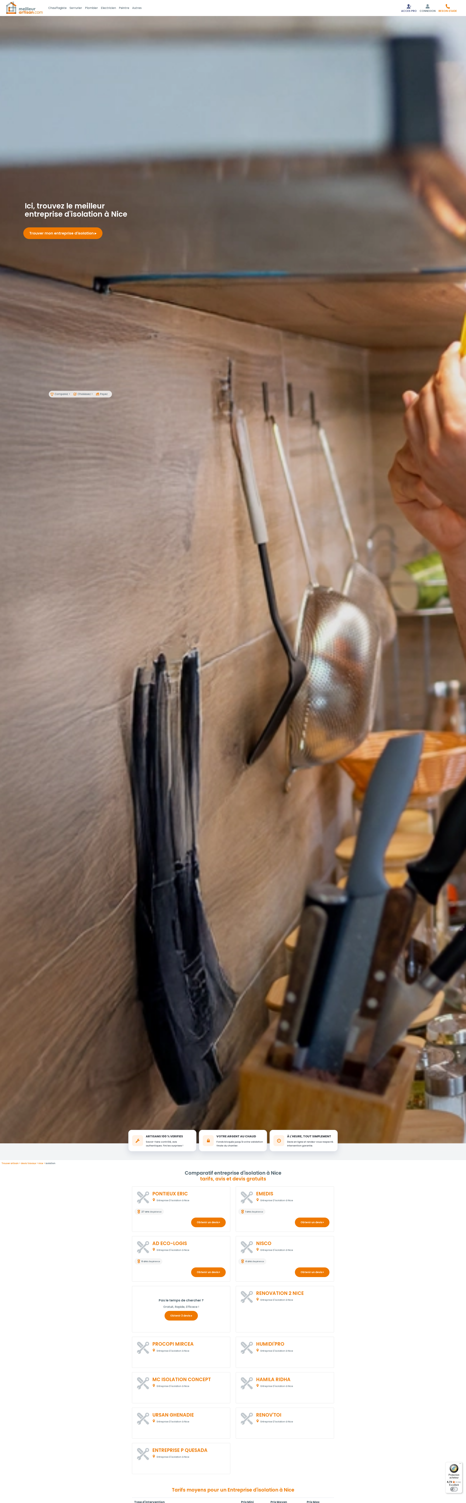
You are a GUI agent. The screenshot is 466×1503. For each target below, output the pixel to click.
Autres (137, 8)
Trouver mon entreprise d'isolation (62, 233)
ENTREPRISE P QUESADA (180, 1450)
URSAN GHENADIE (173, 1415)
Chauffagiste (57, 8)
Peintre (124, 8)
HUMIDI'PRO (270, 1344)
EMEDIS (264, 1193)
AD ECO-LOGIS (169, 1243)
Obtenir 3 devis (180, 1315)
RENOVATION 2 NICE (280, 1293)
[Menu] (460, 1464)
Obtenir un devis (208, 1222)
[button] (448, 8)
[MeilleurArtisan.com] (24, 7)
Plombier (91, 8)
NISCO (263, 1243)
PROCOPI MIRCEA (173, 1344)
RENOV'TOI (268, 1415)
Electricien (108, 8)
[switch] (454, 1489)
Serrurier (76, 8)
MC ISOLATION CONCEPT (181, 1379)
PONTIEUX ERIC (170, 1193)
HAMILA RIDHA (273, 1379)
